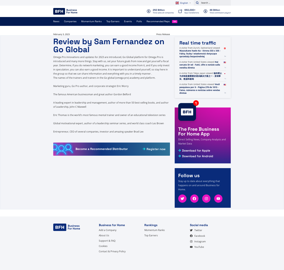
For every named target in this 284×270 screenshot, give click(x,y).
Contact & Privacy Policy (112, 251)
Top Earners (112, 21)
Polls (139, 21)
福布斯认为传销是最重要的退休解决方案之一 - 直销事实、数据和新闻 (200, 76)
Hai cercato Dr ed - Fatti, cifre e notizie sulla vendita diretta (199, 64)
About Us (104, 235)
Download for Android (197, 156)
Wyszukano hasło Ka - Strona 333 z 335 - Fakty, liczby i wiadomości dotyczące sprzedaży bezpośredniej (200, 53)
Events (128, 21)
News (56, 21)
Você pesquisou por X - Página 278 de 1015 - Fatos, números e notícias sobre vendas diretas (199, 88)
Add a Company (107, 230)
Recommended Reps (158, 21)
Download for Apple (196, 150)
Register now (156, 149)
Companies (70, 21)
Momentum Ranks (91, 21)
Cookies (103, 246)
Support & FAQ (107, 240)
